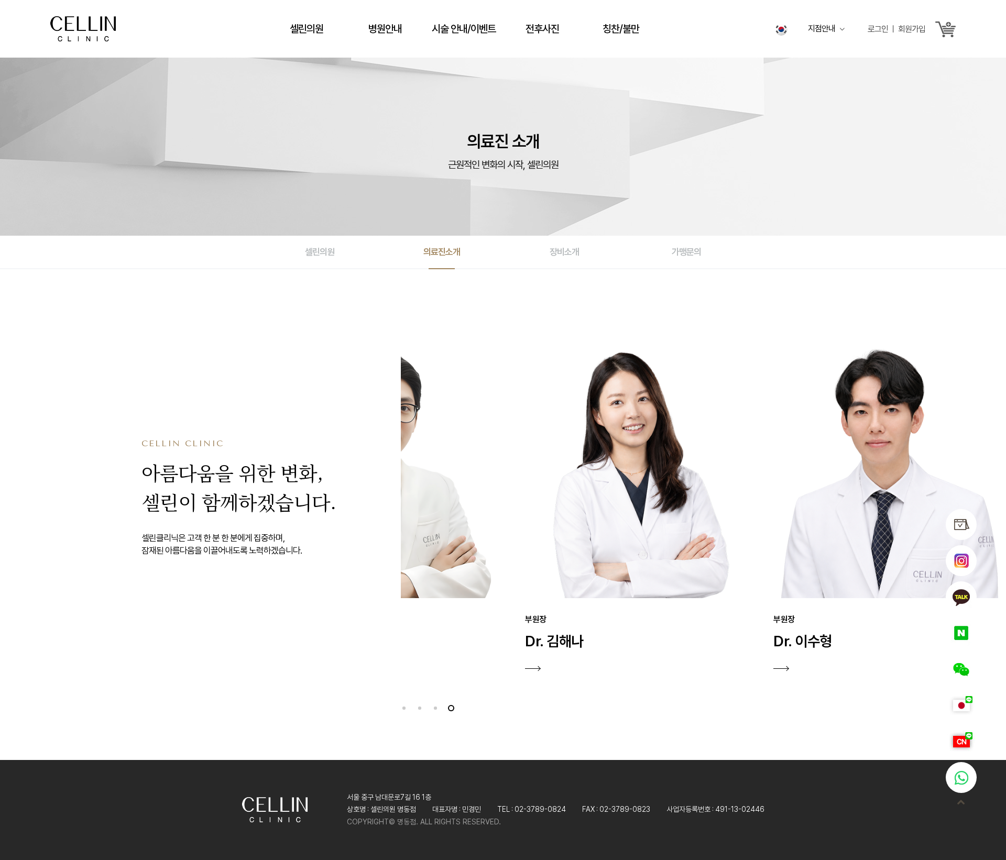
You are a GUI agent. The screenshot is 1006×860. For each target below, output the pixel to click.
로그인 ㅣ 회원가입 (896, 29)
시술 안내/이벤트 (464, 29)
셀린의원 (306, 29)
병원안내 (385, 29)
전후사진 (542, 29)
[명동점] (83, 27)
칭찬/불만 (621, 29)
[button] (404, 707)
